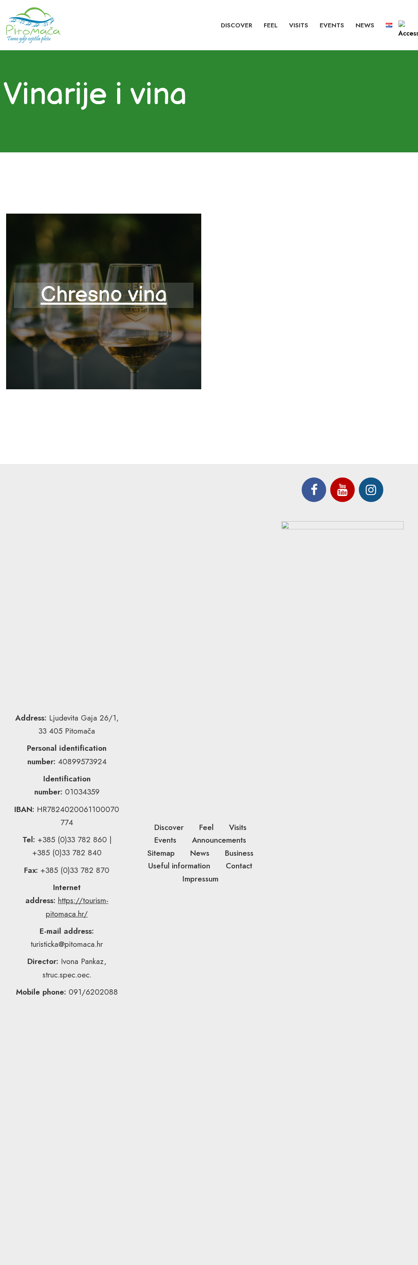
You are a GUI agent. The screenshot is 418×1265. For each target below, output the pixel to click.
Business (239, 853)
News (365, 25)
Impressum (200, 878)
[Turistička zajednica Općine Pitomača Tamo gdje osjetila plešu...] (33, 25)
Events (332, 25)
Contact (239, 865)
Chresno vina (104, 295)
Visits (298, 25)
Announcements (219, 840)
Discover (236, 25)
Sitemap (161, 853)
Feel (271, 25)
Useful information (179, 865)
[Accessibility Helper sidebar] (408, 30)
